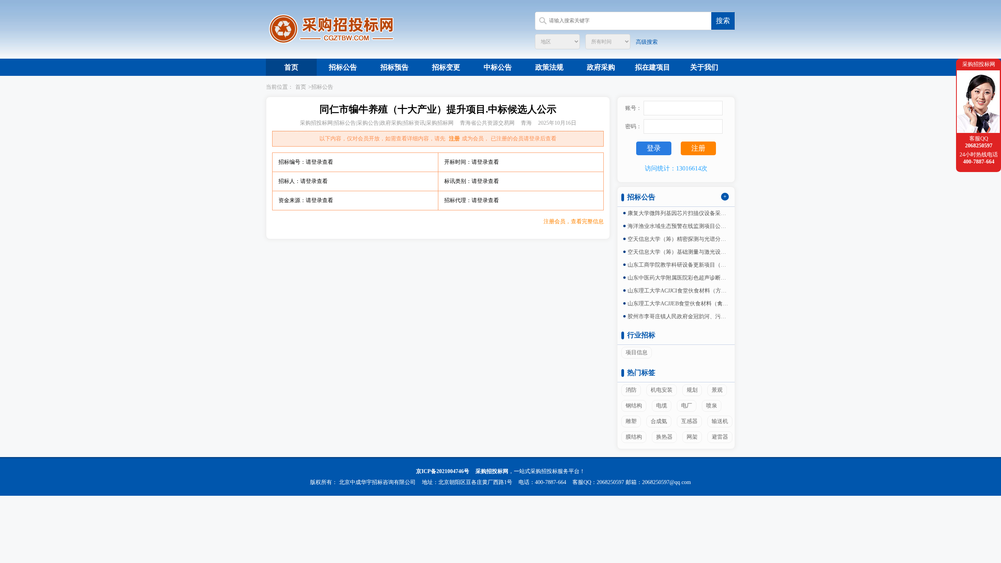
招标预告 (394, 67)
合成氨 (659, 421)
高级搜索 (647, 42)
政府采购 (601, 67)
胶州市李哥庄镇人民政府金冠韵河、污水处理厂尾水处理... (678, 316)
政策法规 (549, 67)
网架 (692, 437)
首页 (291, 67)
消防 (631, 390)
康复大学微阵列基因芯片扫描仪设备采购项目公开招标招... (678, 213)
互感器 (689, 421)
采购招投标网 (491, 471)
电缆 (661, 406)
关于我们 (704, 67)
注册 (454, 139)
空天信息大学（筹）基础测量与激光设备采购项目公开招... (678, 252)
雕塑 (631, 421)
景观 (717, 390)
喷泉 (711, 406)
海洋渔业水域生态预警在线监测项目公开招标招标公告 (678, 226)
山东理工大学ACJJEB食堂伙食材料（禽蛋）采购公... (678, 304)
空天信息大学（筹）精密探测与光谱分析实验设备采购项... (678, 239)
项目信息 (637, 352)
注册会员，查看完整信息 (574, 221)
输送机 (720, 421)
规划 (692, 390)
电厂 (686, 406)
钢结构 (634, 406)
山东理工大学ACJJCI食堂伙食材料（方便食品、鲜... (678, 291)
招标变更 (446, 67)
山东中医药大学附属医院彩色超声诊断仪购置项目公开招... (678, 278)
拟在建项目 (652, 67)
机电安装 (662, 390)
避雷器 (720, 437)
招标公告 (343, 67)
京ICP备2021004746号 (442, 471)
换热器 (664, 437)
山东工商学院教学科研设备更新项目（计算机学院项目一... (678, 265)
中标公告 (498, 67)
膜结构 (634, 437)
